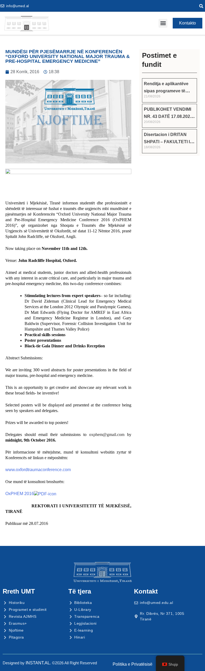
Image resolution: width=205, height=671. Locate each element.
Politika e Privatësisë (132, 664)
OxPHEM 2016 (19, 493)
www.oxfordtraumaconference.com (38, 469)
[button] (201, 6)
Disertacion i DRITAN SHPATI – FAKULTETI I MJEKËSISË (167, 141)
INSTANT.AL (38, 663)
